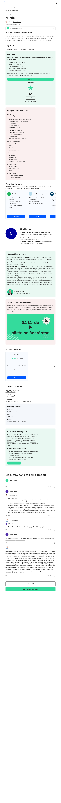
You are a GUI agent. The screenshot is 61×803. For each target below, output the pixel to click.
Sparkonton (23, 49)
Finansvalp (8, 7)
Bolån (15, 49)
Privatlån (9, 49)
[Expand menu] (56, 3)
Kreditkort (31, 49)
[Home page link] (9, 3)
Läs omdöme (30, 98)
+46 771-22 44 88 (10, 392)
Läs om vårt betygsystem (30, 101)
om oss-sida (33, 442)
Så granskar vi (14, 463)
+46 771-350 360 (10, 396)
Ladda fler (30, 583)
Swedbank (32, 553)
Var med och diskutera (30, 589)
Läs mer (30, 79)
